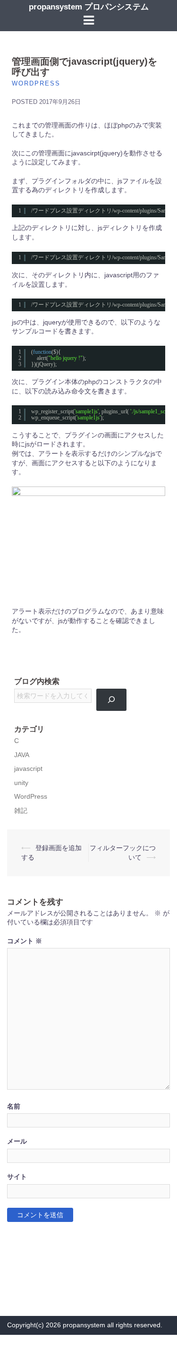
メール (17, 1141)
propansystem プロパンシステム (89, 6)
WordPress (36, 83)
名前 (13, 1106)
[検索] (111, 699)
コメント (24, 941)
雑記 (20, 810)
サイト (17, 1176)
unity (21, 782)
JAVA (21, 755)
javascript (28, 768)
